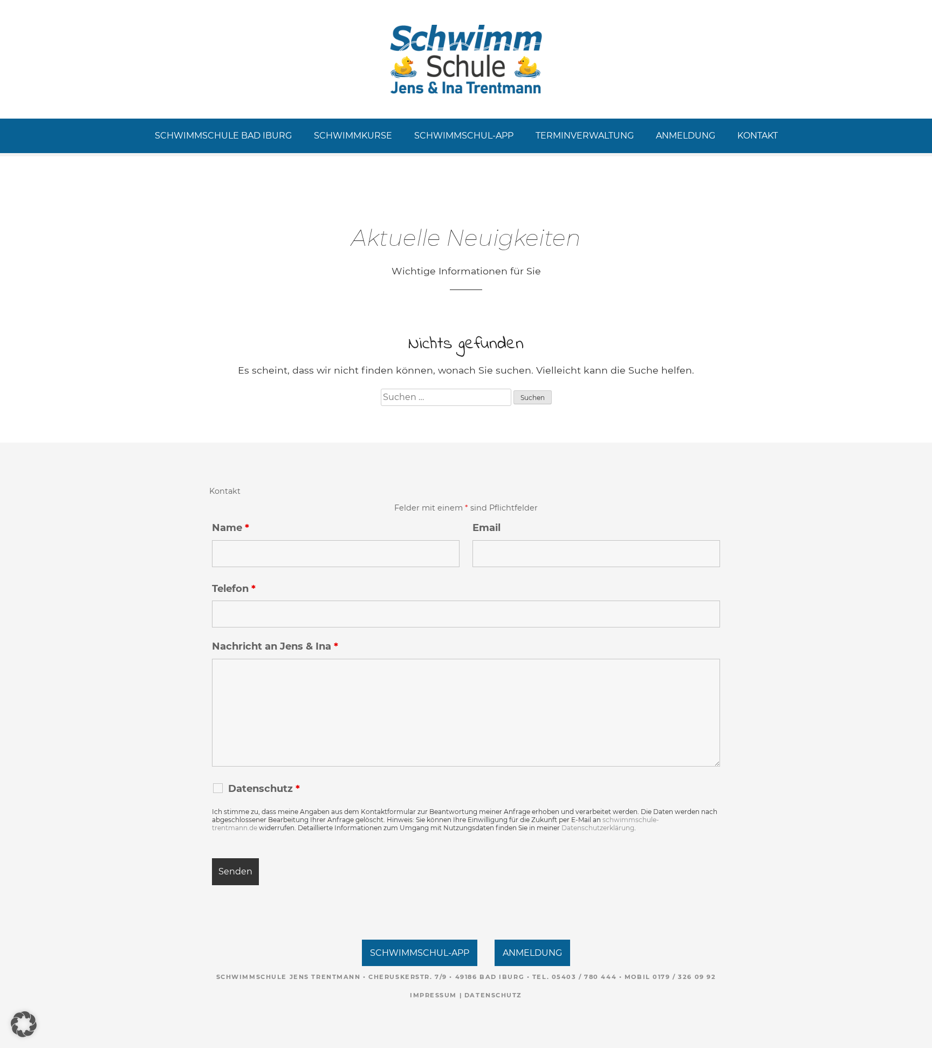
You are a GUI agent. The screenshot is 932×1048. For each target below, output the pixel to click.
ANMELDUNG (685, 135)
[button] (23, 1024)
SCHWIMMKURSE (353, 135)
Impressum (433, 995)
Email (486, 528)
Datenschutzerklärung (597, 828)
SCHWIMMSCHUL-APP (463, 135)
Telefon (234, 589)
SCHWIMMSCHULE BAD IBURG (223, 135)
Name (230, 528)
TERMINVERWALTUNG (585, 135)
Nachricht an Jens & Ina (275, 646)
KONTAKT (757, 135)
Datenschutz (493, 995)
